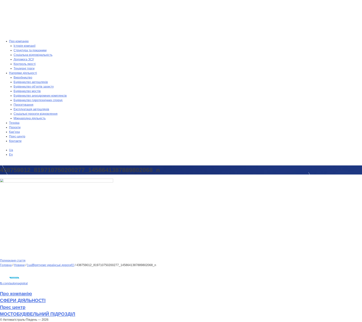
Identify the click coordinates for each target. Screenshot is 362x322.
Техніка (14, 122)
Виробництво (23, 77)
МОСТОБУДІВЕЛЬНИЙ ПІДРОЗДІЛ (37, 314)
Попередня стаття (12, 260)
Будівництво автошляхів (31, 82)
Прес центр (12, 307)
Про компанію (19, 41)
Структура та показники (30, 50)
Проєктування (23, 104)
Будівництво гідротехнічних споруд (38, 100)
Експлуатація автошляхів (31, 109)
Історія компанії (24, 45)
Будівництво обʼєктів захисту (34, 86)
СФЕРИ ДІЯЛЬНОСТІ (23, 300)
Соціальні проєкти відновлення (36, 113)
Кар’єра (14, 132)
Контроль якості (25, 64)
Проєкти (15, 127)
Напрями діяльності (23, 73)
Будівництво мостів (27, 91)
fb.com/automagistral (14, 283)
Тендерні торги (24, 68)
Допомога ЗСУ (24, 59)
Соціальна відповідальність (33, 54)
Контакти (15, 141)
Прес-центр (17, 136)
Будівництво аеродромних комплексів (40, 95)
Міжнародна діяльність (30, 118)
